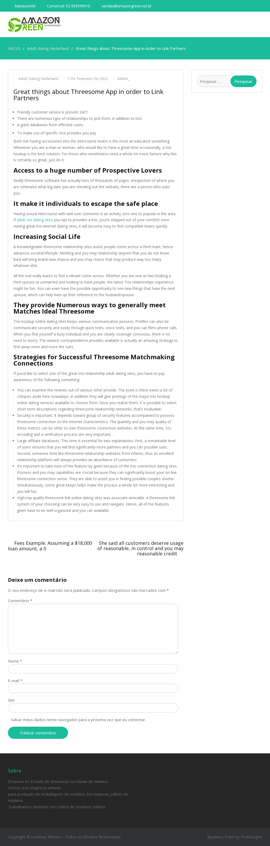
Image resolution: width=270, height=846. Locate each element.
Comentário (20, 600)
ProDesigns (251, 836)
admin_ (123, 78)
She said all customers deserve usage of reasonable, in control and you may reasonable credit (140, 548)
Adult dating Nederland (38, 78)
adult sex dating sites (35, 219)
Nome (15, 661)
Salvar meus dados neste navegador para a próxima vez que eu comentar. (78, 719)
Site (11, 700)
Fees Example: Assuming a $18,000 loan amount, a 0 (50, 546)
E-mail (15, 680)
